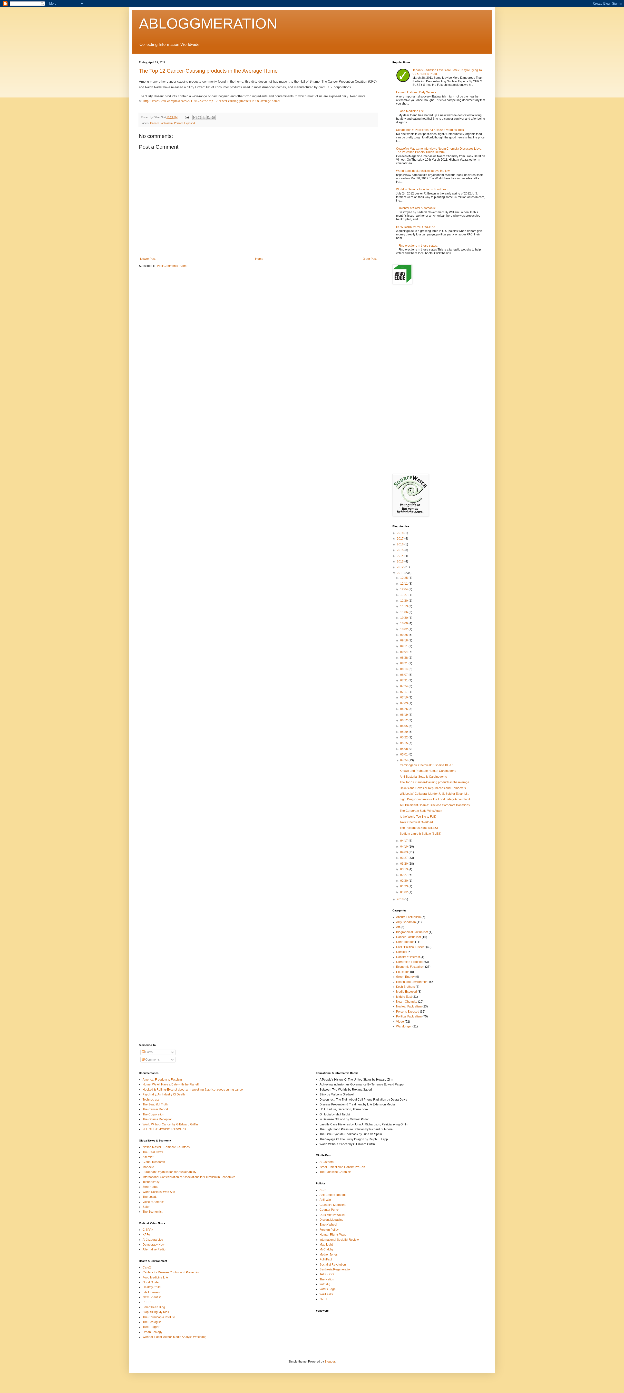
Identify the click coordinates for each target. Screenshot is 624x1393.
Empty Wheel (328, 1224)
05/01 (404, 754)
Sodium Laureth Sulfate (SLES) (420, 833)
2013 (400, 561)
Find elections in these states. (418, 245)
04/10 (404, 846)
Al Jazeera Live (153, 1239)
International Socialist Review (339, 1239)
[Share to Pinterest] (213, 117)
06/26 (404, 709)
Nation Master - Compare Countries (166, 1147)
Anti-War (325, 1199)
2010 (400, 899)
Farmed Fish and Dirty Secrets (416, 92)
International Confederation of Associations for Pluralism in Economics (189, 1177)
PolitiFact (326, 1259)
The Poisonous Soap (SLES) (419, 828)
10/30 (404, 617)
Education (403, 972)
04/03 (404, 852)
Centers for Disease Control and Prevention (171, 1272)
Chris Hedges (405, 942)
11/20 (404, 600)
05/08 (404, 749)
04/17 (404, 840)
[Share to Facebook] (208, 117)
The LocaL (150, 1197)
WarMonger (404, 1026)
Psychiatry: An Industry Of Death (164, 1094)
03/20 (404, 863)
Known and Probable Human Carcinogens (428, 771)
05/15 (404, 743)
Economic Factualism (410, 966)
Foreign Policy (329, 1229)
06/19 (404, 714)
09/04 (404, 652)
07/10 (404, 697)
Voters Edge (328, 1289)
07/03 (404, 703)
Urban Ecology (152, 1332)
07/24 (404, 686)
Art (398, 927)
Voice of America (154, 1202)
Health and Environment (412, 982)
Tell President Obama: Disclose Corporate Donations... (436, 805)
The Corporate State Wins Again (421, 811)
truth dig (325, 1284)
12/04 (404, 589)
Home (259, 259)
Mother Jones (329, 1254)
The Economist (152, 1211)
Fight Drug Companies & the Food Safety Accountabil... (436, 799)
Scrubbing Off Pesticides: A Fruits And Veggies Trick (430, 130)
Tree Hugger (151, 1327)
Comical (401, 952)
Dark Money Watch (332, 1215)
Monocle (148, 1167)
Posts (149, 1052)
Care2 (147, 1267)
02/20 (404, 880)
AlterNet (148, 1157)
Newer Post (148, 259)
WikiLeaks (326, 1294)
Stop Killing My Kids (156, 1312)
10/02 (404, 629)
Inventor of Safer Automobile (417, 208)
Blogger (330, 1361)
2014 (400, 556)
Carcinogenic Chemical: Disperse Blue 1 (427, 765)
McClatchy (326, 1249)
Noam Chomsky (406, 1001)
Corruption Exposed (409, 962)
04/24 (404, 760)
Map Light (326, 1244)
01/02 (404, 892)
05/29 (404, 732)
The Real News (153, 1152)
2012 (400, 567)
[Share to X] (204, 117)
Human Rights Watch (334, 1234)
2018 (400, 533)
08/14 (404, 669)
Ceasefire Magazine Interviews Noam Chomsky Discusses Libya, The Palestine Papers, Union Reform (439, 150)
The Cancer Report (155, 1109)
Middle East (404, 996)
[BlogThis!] (199, 117)
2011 (400, 573)
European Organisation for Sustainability (169, 1172)
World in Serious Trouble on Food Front (422, 189)
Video (400, 1021)
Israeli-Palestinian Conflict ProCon (342, 1167)
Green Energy (405, 976)
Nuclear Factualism (409, 1006)
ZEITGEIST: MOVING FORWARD (164, 1129)
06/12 (404, 720)
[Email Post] (187, 117)
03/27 (404, 858)
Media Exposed (406, 991)
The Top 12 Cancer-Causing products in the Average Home (208, 71)
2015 (400, 550)
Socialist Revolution (333, 1264)
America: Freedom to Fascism (162, 1079)
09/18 (404, 640)
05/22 (404, 737)
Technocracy (151, 1099)
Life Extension (152, 1292)
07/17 (404, 692)
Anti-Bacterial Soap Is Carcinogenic (423, 776)
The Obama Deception (158, 1119)
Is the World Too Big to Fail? (418, 816)
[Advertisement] (438, 326)
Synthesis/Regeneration (335, 1269)
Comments (152, 1059)
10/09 (404, 623)
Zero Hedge (150, 1187)
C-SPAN (148, 1229)
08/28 (404, 657)
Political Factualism (409, 1016)
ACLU (324, 1190)
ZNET (323, 1299)
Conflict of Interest (408, 957)
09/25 (404, 635)
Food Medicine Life (411, 111)
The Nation (327, 1279)
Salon (146, 1207)
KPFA (146, 1234)
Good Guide (151, 1282)
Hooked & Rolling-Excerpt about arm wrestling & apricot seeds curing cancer (193, 1089)
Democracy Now (154, 1244)
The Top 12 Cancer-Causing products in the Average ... (436, 782)
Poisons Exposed (184, 123)
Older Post (370, 259)
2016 (400, 544)
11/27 (404, 595)
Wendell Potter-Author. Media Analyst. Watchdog (174, 1337)
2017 (400, 538)
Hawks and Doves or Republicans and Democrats (433, 788)
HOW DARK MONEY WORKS (415, 227)
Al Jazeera (327, 1162)
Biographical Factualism (412, 932)
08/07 (404, 675)
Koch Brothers (405, 986)
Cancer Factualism (161, 123)
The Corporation (153, 1114)
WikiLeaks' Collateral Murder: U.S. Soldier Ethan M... (434, 793)
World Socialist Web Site (159, 1192)
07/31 (404, 680)
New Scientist (152, 1297)
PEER (147, 1302)
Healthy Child (152, 1287)
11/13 (404, 606)
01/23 (404, 886)
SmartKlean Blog (154, 1307)
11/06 (404, 612)
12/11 (404, 583)
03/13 (404, 869)
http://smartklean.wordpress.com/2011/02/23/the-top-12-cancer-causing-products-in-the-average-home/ (211, 101)
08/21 (404, 663)
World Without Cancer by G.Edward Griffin (170, 1124)
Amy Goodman (406, 922)
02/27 (404, 875)
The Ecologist (152, 1322)
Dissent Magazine (331, 1219)
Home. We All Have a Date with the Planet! (171, 1084)
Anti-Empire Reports (333, 1195)
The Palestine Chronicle (335, 1172)
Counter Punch (330, 1209)
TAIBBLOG (327, 1274)
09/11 (404, 646)
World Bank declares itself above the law (423, 171)
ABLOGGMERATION (208, 23)
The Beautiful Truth (155, 1104)
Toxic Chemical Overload (416, 822)
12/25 (404, 578)
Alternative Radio (154, 1249)
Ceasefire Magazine (333, 1205)
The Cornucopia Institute (159, 1317)
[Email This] (194, 117)
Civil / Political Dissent (410, 947)
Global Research (154, 1162)
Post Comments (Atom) (172, 266)
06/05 (404, 726)
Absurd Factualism (408, 917)
